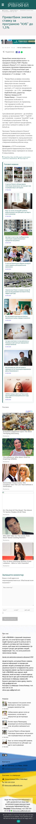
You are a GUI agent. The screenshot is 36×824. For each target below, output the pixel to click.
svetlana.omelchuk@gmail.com (16, 769)
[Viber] (19, 52)
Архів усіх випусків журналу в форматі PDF (17, 657)
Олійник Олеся (26, 47)
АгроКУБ (16, 157)
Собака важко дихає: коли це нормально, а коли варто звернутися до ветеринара (18, 714)
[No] (34, 818)
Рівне (12, 157)
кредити (20, 157)
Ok (18, 821)
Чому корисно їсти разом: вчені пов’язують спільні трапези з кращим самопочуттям (19, 705)
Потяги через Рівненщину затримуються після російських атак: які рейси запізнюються (19, 724)
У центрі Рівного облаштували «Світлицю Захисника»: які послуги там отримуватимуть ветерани (20, 733)
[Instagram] (6, 755)
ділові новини (26, 157)
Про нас (26, 806)
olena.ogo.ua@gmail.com (13, 785)
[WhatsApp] (22, 52)
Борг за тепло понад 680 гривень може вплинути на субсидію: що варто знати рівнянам (20, 743)
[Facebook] (17, 52)
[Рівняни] (18, 4)
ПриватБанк (7, 157)
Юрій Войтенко (13, 158)
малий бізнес (5, 158)
